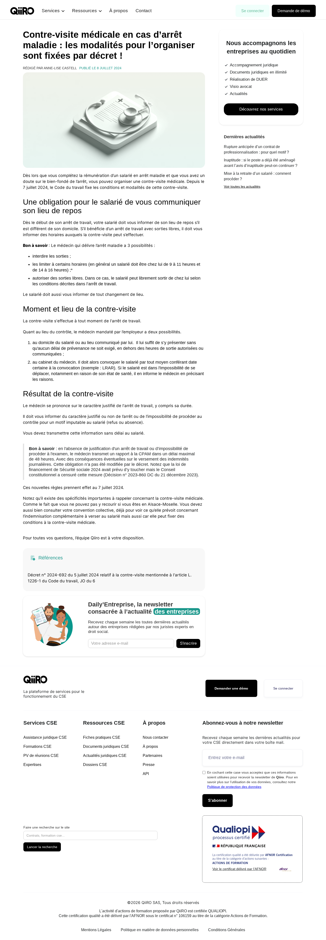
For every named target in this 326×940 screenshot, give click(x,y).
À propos (118, 10)
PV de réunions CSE (41, 756)
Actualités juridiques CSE (104, 756)
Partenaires (152, 756)
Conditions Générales (226, 930)
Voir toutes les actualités (242, 186)
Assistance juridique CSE (45, 737)
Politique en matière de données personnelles (160, 930)
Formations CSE (37, 746)
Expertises (32, 765)
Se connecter (252, 11)
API (146, 774)
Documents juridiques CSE (106, 746)
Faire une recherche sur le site (46, 827)
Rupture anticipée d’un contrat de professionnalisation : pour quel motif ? (256, 149)
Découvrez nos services (261, 109)
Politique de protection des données (234, 787)
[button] (53, 10)
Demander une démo (231, 688)
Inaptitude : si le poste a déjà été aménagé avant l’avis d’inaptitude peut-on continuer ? (260, 163)
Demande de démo (294, 11)
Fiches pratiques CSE (101, 737)
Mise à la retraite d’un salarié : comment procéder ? (257, 176)
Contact (144, 10)
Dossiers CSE (95, 765)
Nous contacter (155, 737)
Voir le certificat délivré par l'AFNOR (239, 869)
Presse (149, 765)
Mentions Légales (96, 930)
